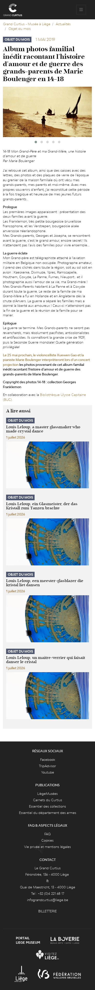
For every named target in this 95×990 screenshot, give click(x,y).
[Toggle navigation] (81, 10)
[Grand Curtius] (12, 10)
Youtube (47, 772)
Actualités (63, 24)
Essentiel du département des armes (47, 813)
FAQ (47, 834)
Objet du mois (20, 29)
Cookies (47, 840)
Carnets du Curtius (47, 800)
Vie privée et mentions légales (47, 847)
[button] (36, 142)
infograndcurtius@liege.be (47, 900)
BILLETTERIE (47, 911)
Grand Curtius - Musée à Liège (26, 24)
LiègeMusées (47, 794)
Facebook (47, 760)
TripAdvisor (47, 766)
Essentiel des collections (47, 806)
